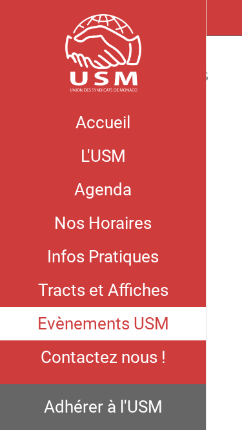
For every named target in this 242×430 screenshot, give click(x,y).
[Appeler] (223, 18)
